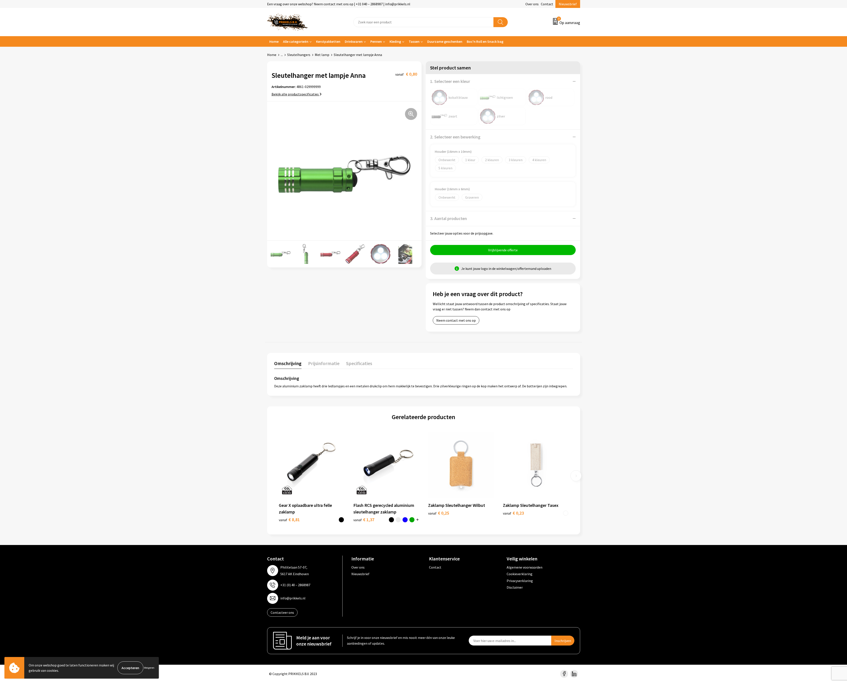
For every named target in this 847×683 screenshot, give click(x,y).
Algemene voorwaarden (524, 567)
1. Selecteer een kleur (450, 81)
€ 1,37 (363, 519)
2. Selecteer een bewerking (455, 137)
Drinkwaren (354, 41)
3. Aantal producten (448, 218)
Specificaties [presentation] (359, 363)
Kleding (395, 41)
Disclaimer (515, 587)
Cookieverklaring (519, 574)
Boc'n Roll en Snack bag (485, 41)
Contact (547, 4)
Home (274, 41)
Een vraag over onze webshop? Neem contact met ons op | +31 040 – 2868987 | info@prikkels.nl (338, 4)
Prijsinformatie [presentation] (323, 363)
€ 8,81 (289, 519)
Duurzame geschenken (444, 41)
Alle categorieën (295, 41)
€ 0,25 (438, 513)
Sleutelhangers (298, 54)
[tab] (288, 364)
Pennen (376, 41)
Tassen (414, 41)
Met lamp (322, 54)
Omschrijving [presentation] (288, 363)
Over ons (532, 4)
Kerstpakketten (328, 41)
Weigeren (149, 667)
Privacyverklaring (520, 580)
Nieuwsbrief (568, 4)
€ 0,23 (513, 513)
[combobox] (423, 22)
